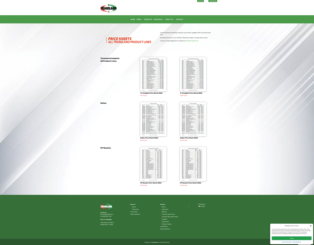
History (134, 207)
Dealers (179, 19)
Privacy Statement (296, 241)
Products (148, 19)
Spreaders (164, 219)
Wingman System (166, 224)
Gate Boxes (165, 209)
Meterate (164, 212)
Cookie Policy (134, 212)
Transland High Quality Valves (170, 216)
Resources (158, 19)
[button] (311, 226)
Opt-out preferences (287, 241)
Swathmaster (165, 221)
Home (133, 19)
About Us (169, 19)
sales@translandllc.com (192, 41)
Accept (292, 238)
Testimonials (135, 209)
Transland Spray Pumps (168, 214)
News (139, 19)
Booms (164, 207)
